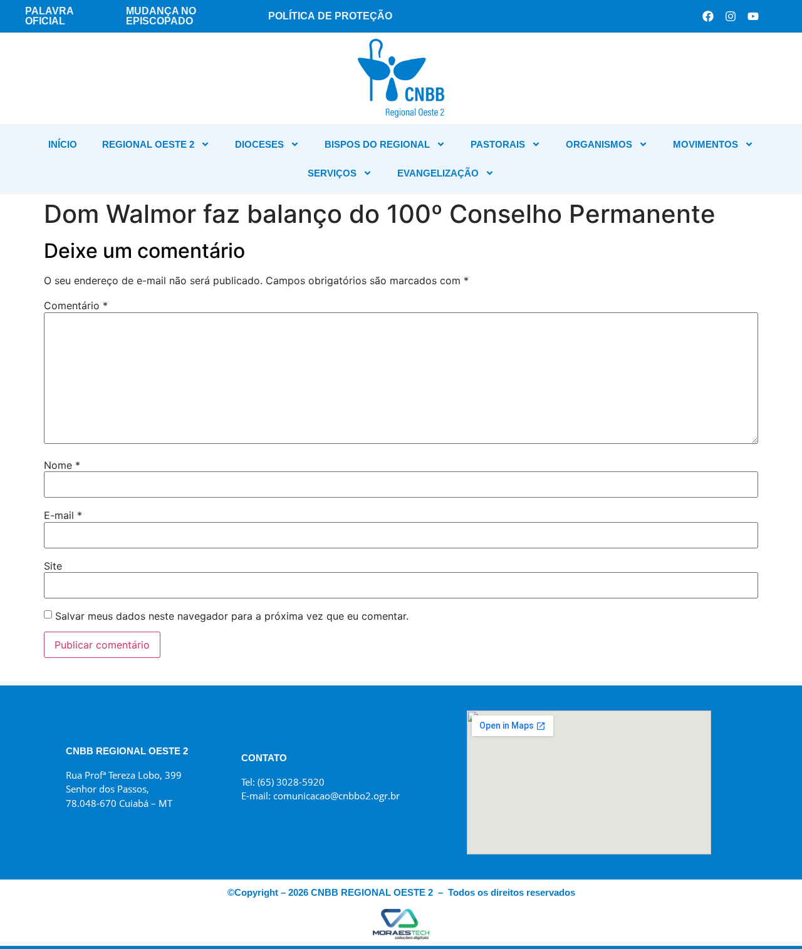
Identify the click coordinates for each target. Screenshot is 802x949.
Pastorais (498, 144)
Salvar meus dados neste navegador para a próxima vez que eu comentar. (232, 616)
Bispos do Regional (377, 144)
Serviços (332, 173)
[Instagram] (730, 16)
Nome (62, 465)
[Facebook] (708, 16)
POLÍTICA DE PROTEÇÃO (330, 16)
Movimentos (705, 144)
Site (53, 566)
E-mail (63, 515)
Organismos (599, 144)
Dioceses (259, 144)
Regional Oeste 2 (148, 144)
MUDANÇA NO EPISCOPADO (161, 16)
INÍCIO (62, 144)
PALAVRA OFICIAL (49, 16)
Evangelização (438, 173)
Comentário (76, 305)
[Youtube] (753, 16)
